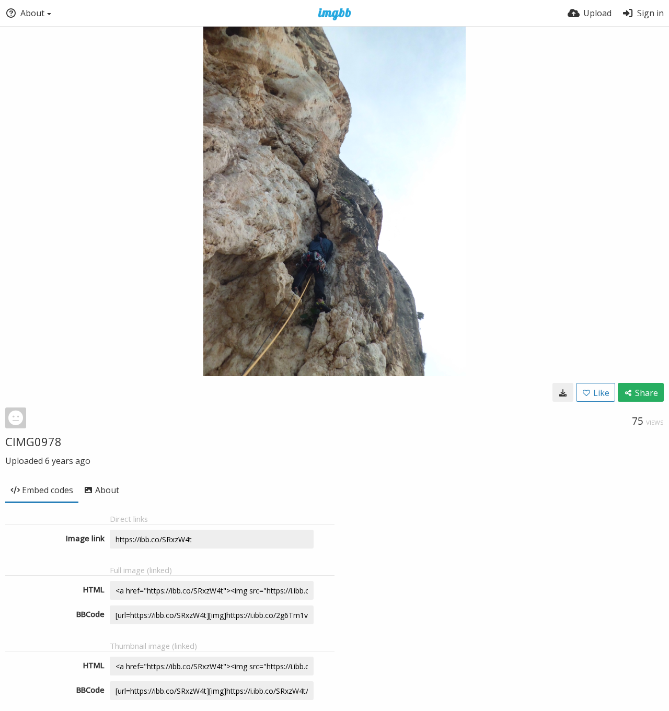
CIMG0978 (33, 441)
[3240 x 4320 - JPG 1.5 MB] (562, 392)
